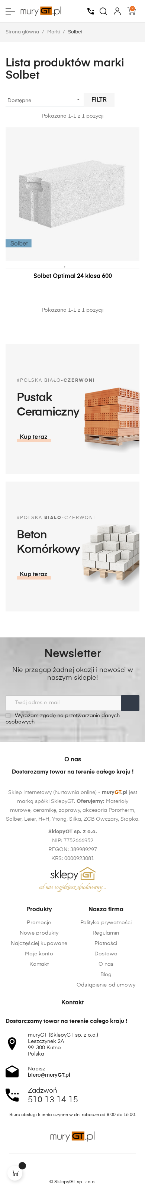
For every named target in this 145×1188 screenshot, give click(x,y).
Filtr (99, 100)
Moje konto (39, 953)
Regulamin (106, 933)
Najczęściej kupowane (39, 943)
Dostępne (44, 99)
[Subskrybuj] (130, 703)
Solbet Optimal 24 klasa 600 (72, 276)
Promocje (39, 922)
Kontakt (39, 964)
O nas (106, 964)
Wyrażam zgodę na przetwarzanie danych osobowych (63, 719)
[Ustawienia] (117, 11)
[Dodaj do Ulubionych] (65, 264)
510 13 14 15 (53, 1100)
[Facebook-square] (58, 1169)
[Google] (86, 1169)
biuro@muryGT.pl (49, 1075)
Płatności (105, 943)
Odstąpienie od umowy (106, 985)
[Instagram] (72, 1169)
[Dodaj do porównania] (76, 264)
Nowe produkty (39, 933)
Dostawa (105, 953)
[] (14, 1173)
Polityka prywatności (106, 922)
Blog (106, 974)
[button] (34, 437)
